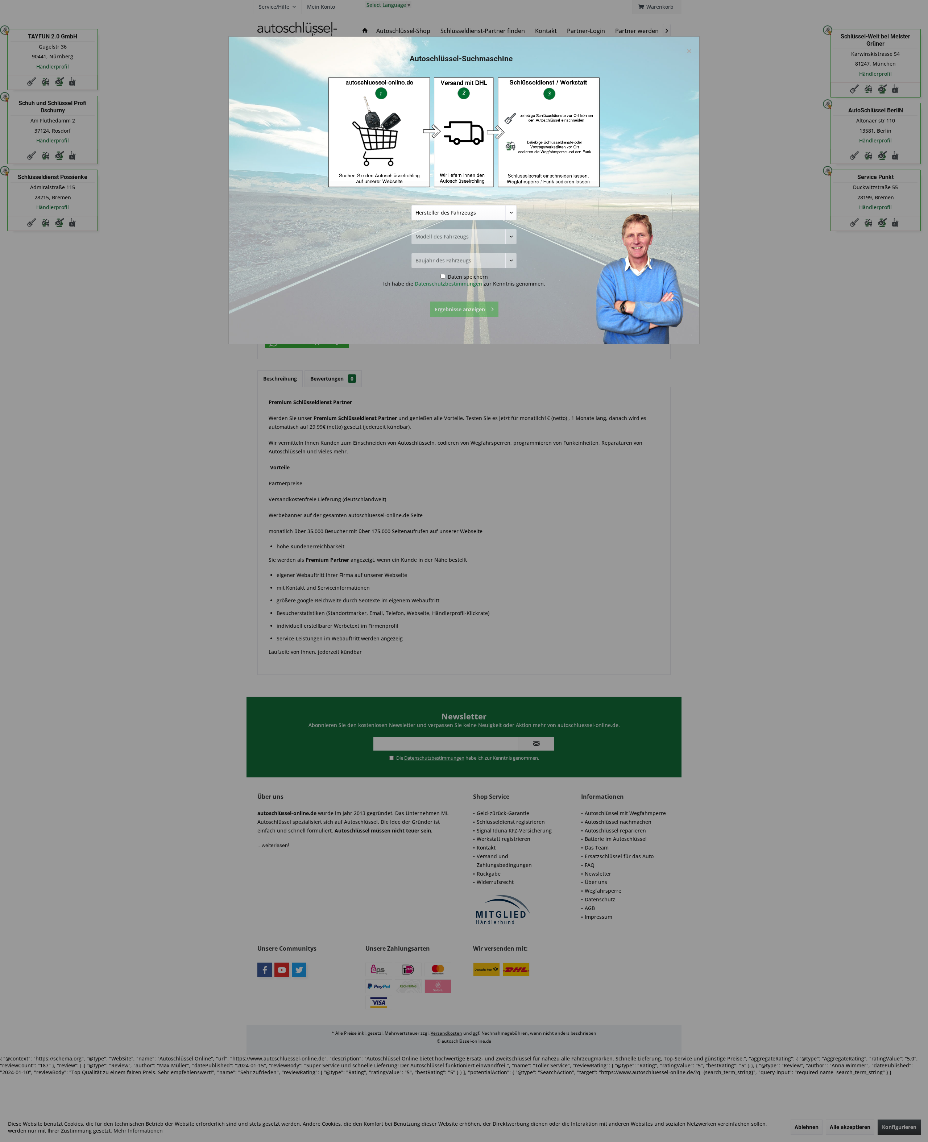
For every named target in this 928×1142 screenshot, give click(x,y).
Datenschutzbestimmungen (448, 283)
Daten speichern (467, 276)
